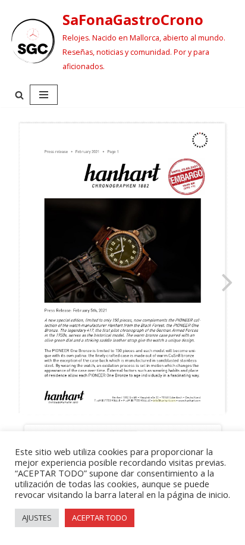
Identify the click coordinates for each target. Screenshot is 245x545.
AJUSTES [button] (37, 517)
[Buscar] (19, 95)
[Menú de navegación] (44, 95)
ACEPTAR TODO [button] (99, 517)
